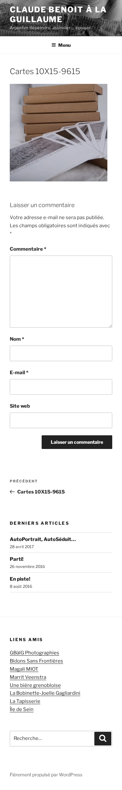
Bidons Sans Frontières (36, 661)
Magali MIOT (24, 669)
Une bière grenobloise (35, 685)
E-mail (19, 372)
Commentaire (28, 249)
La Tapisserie (25, 701)
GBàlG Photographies (34, 653)
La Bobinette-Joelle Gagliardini (45, 693)
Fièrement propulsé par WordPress (46, 774)
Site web (20, 406)
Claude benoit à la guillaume (58, 14)
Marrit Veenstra (28, 677)
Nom (17, 339)
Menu (64, 45)
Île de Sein (22, 709)
